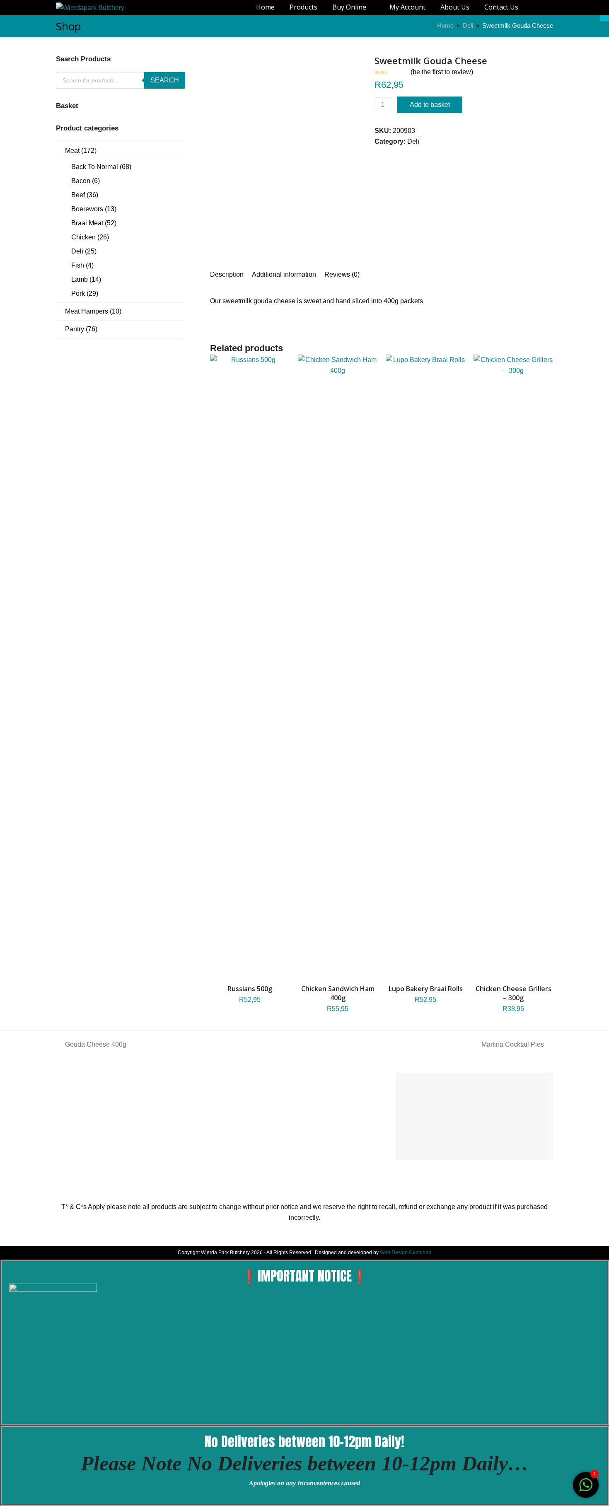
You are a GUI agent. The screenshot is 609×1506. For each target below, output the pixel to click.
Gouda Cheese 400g (95, 1044)
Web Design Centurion (405, 1252)
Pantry (74, 329)
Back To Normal (94, 166)
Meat (72, 150)
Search (164, 80)
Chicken (83, 237)
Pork (78, 293)
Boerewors (87, 208)
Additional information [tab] (284, 274)
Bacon (80, 180)
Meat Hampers (86, 311)
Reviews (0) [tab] (342, 274)
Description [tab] (227, 274)
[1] (585, 1489)
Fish (77, 265)
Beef (78, 194)
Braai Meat (87, 223)
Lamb (79, 279)
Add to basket (430, 104)
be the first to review (442, 72)
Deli (413, 141)
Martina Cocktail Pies (512, 1044)
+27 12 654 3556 (111, 1115)
